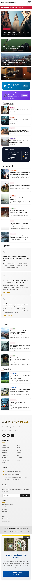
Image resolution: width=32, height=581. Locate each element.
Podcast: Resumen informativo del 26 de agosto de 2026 (14, 75)
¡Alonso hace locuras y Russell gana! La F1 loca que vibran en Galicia (19, 403)
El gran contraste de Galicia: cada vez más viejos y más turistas (15, 281)
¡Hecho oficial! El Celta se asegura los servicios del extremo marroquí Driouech (20, 377)
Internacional (5, 447)
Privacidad (5, 531)
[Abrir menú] (29, 3)
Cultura (6, 28)
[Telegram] (12, 435)
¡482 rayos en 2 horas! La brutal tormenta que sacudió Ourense (19, 236)
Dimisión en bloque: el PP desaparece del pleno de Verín (18, 211)
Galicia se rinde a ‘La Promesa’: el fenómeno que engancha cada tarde (19, 130)
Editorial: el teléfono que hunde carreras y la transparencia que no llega (15, 47)
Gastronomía (5, 460)
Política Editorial (6, 521)
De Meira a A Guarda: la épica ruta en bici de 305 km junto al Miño (20, 390)
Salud (18, 455)
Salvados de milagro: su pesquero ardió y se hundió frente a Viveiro (19, 224)
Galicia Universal (8, 2)
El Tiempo (13, 233)
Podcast (5, 72)
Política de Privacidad (7, 504)
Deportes (13, 373)
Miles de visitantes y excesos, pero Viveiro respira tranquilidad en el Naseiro (20, 359)
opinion (5, 44)
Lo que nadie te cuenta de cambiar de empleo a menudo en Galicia (20, 173)
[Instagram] (8, 435)
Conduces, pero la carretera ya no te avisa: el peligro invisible (15, 305)
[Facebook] (4, 435)
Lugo (12, 221)
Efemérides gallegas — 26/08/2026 (19, 109)
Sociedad (12, 138)
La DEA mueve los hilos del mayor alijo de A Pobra (18, 120)
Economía (13, 170)
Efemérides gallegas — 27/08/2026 (13, 7)
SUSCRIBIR (25, 495)
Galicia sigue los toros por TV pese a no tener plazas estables (19, 141)
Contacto (4, 509)
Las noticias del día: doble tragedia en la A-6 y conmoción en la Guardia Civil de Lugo (16, 61)
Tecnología (5, 455)
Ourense (13, 208)
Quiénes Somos (6, 518)
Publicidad (5, 511)
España (18, 445)
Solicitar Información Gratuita (16, 573)
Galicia (5, 58)
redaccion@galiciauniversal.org (13, 471)
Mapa (3, 462)
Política (18, 447)
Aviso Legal (5, 507)
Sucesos (12, 117)
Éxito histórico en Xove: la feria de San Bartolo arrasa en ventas (20, 186)
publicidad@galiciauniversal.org (13, 474)
